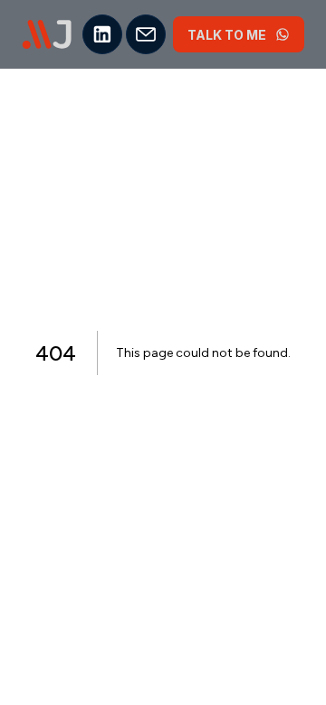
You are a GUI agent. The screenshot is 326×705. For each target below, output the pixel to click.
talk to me (226, 34)
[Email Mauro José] (146, 34)
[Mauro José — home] (47, 34)
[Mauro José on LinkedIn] (102, 34)
